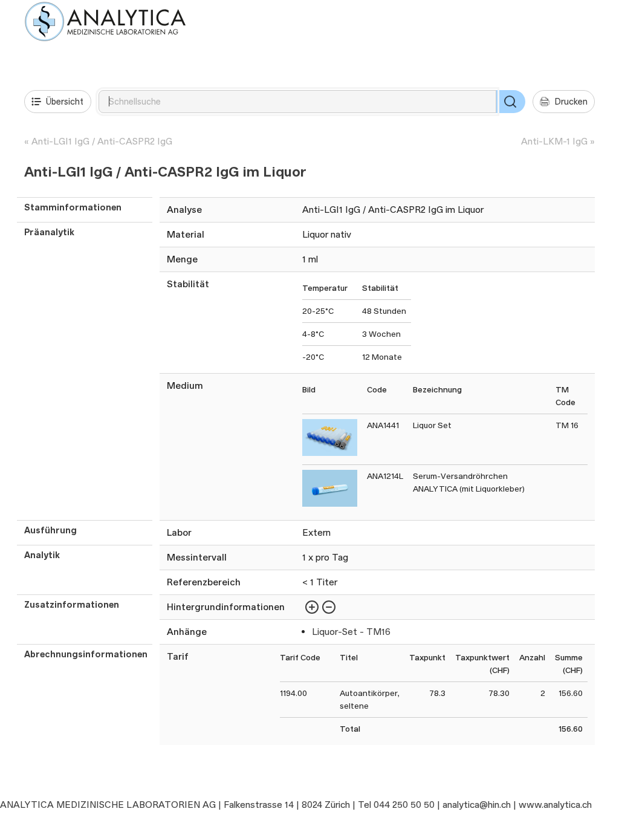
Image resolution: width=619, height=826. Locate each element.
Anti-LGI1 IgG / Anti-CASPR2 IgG (101, 141)
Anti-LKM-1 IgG (554, 141)
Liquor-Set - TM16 (351, 631)
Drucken (571, 101)
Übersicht (64, 101)
